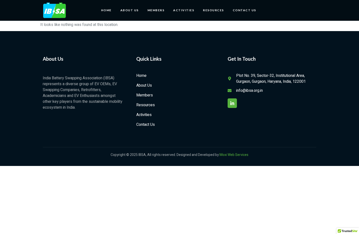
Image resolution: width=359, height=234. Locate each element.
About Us (129, 10)
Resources (213, 10)
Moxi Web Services (234, 154)
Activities (183, 10)
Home (106, 10)
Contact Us (244, 10)
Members (156, 10)
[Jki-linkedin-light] (232, 103)
